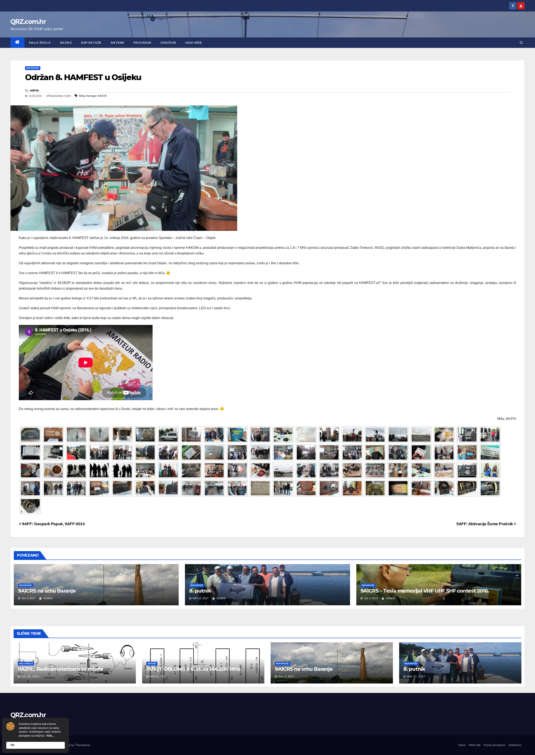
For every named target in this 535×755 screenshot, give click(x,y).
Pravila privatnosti (494, 745)
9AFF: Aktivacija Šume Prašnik (485, 524)
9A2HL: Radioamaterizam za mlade (60, 669)
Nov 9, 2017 (158, 676)
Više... (50, 735)
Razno (66, 43)
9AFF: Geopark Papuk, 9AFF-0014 (53, 524)
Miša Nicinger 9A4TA (93, 95)
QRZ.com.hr (28, 22)
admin (34, 90)
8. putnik (200, 591)
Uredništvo (514, 745)
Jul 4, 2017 (286, 676)
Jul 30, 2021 (30, 676)
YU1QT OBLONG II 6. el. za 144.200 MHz (193, 669)
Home (462, 745)
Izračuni (168, 43)
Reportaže (91, 43)
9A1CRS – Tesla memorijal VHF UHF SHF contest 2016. (424, 591)
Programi (142, 43)
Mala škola (40, 43)
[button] (521, 42)
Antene (117, 43)
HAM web (193, 43)
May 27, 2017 (416, 676)
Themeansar (82, 745)
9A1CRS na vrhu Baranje (47, 591)
